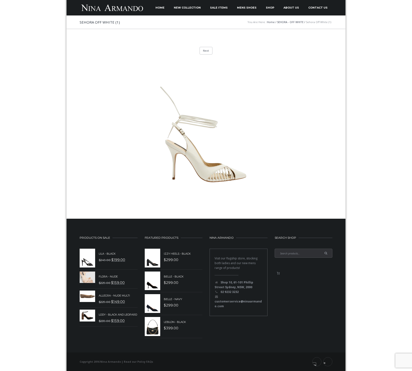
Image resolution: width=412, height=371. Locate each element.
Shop (270, 7)
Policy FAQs (145, 361)
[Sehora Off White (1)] (206, 129)
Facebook (316, 361)
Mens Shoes (247, 7)
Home (160, 7)
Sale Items (219, 7)
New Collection (187, 7)
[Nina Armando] (112, 7)
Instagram (327, 361)
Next (206, 50)
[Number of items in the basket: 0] (278, 273)
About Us (291, 7)
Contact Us (318, 7)
